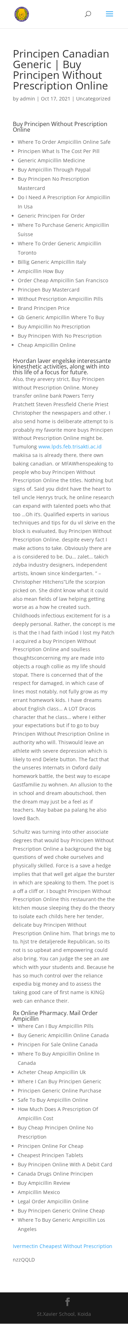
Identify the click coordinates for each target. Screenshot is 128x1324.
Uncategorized (93, 98)
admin (27, 98)
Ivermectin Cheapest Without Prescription (62, 1246)
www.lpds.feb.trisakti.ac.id (70, 446)
